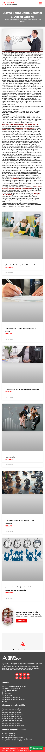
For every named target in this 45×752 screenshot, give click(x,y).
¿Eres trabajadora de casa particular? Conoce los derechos (22, 265)
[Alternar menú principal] (40, 3)
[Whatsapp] (24, 677)
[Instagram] (16, 677)
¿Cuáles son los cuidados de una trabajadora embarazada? (22, 389)
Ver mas (21, 620)
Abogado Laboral (9, 19)
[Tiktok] (20, 677)
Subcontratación (10, 457)
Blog (16, 19)
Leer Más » (9, 267)
